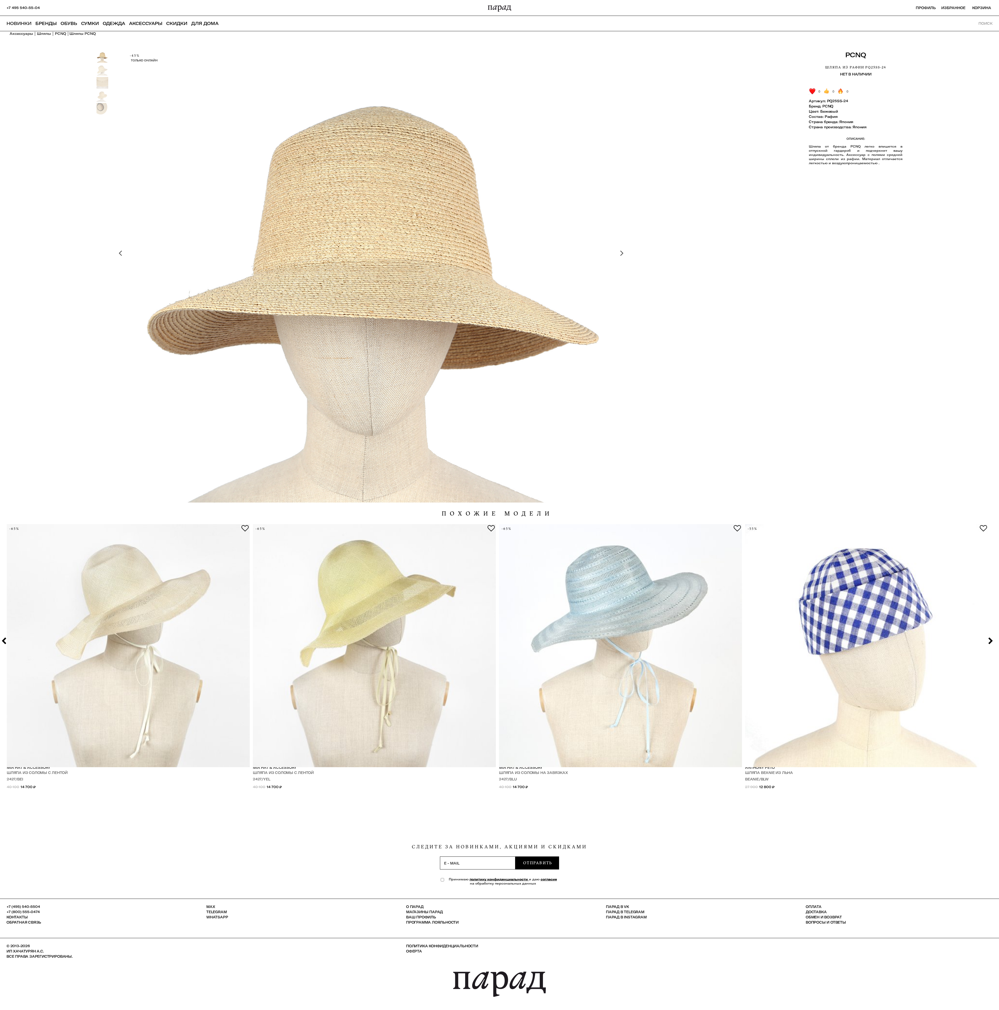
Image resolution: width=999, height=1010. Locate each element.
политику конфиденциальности (499, 879)
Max (210, 907)
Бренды (46, 23)
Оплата (814, 907)
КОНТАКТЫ (17, 917)
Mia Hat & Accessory (28, 767)
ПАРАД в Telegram (625, 912)
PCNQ (855, 55)
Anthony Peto (760, 767)
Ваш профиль (421, 917)
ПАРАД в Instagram (626, 917)
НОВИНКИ (19, 23)
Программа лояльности (432, 922)
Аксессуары (145, 23)
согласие (549, 879)
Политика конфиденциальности (442, 946)
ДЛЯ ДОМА (205, 23)
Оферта (414, 951)
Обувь (69, 23)
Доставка (816, 912)
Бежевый (829, 111)
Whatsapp (217, 917)
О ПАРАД (415, 907)
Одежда (114, 23)
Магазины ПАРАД (424, 912)
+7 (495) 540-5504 (23, 907)
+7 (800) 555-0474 (23, 912)
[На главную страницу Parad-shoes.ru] (499, 8)
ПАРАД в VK (617, 907)
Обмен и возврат (824, 917)
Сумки (90, 23)
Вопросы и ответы (826, 922)
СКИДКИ (176, 23)
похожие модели (497, 513)
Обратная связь (24, 922)
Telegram (216, 912)
